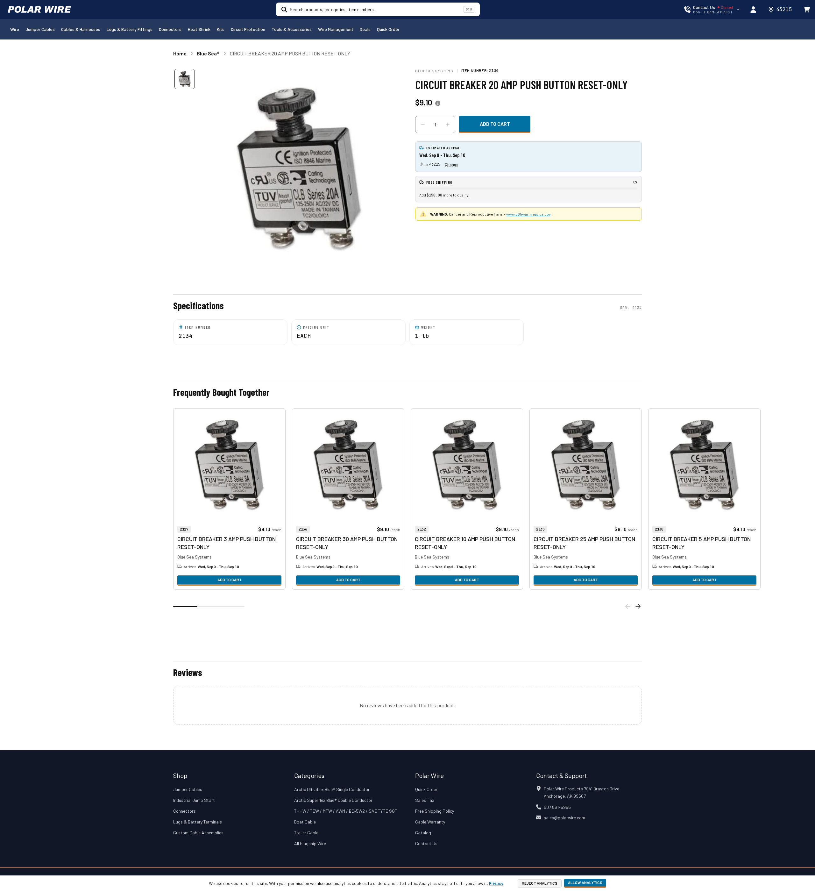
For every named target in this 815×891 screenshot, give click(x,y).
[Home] (39, 9)
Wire (14, 29)
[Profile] (753, 9)
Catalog (423, 832)
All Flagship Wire (310, 843)
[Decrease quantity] (422, 124)
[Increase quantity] (447, 124)
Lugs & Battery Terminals (197, 821)
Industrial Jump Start (194, 800)
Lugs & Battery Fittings (129, 29)
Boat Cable (305, 821)
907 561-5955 (557, 807)
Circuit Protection (248, 29)
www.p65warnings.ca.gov (528, 214)
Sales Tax (424, 800)
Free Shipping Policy (434, 811)
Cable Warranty (430, 821)
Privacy (496, 883)
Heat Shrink (199, 29)
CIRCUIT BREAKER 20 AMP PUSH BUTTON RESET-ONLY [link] (290, 53)
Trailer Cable (306, 832)
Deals (365, 29)
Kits (220, 29)
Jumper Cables (40, 29)
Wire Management (335, 29)
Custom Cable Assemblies (198, 832)
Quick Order (388, 29)
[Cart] (807, 9)
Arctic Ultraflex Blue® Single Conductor (332, 789)
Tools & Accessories (292, 29)
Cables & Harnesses (80, 29)
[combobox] (375, 9)
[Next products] (638, 606)
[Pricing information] (438, 103)
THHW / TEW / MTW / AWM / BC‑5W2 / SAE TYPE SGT (345, 811)
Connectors (170, 29)
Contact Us (426, 843)
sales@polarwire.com (564, 817)
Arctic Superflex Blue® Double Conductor (333, 800)
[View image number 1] (184, 79)
